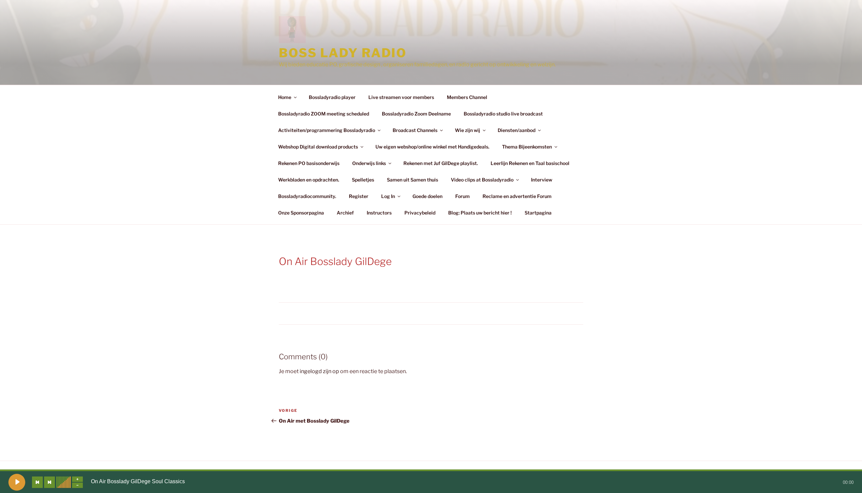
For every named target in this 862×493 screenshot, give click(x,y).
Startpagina (538, 213)
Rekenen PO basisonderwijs (308, 163)
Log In (388, 196)
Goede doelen (427, 196)
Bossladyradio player (332, 97)
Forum (462, 196)
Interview (541, 180)
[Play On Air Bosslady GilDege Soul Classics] (16, 482)
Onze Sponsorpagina (301, 213)
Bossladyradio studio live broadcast (503, 114)
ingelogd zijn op (319, 371)
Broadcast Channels (415, 130)
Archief (345, 213)
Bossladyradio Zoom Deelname (416, 114)
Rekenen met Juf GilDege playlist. (440, 163)
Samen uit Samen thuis (412, 180)
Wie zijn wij (467, 130)
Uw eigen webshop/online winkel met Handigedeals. (432, 147)
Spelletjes (363, 180)
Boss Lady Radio (343, 52)
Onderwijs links (369, 163)
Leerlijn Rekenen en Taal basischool (530, 163)
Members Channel (467, 97)
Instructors (379, 213)
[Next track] (49, 482)
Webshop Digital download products (318, 147)
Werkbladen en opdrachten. (308, 180)
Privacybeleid (419, 213)
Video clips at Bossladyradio (482, 180)
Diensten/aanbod (516, 130)
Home (284, 97)
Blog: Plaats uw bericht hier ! (480, 213)
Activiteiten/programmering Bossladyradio (326, 130)
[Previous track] (37, 482)
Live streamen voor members (401, 97)
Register (358, 196)
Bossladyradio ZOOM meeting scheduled (323, 114)
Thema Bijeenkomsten (527, 147)
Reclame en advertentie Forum (517, 196)
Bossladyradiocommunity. (307, 196)
